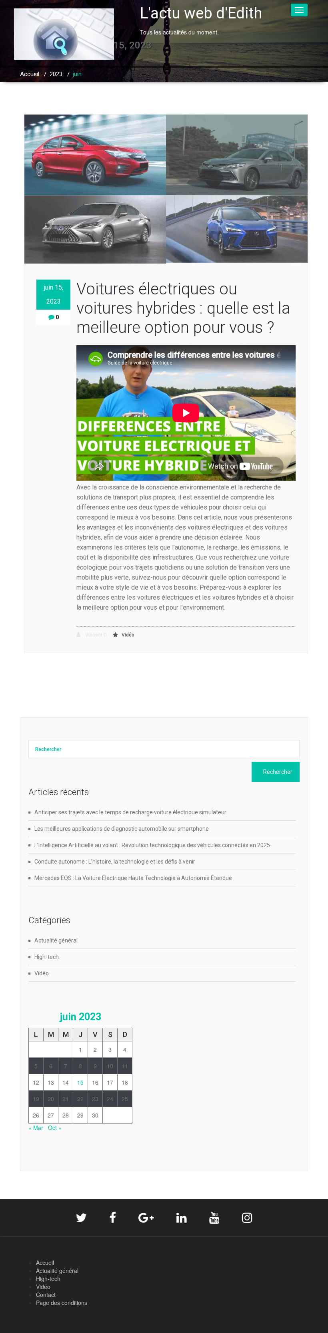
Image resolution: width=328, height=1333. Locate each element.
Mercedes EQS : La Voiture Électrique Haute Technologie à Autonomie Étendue (133, 878)
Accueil (29, 74)
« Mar (35, 1128)
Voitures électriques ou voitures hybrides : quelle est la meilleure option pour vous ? (183, 308)
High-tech (46, 957)
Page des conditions (61, 1303)
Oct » (55, 1128)
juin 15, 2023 (53, 294)
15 (80, 1082)
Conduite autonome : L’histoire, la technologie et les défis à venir (114, 861)
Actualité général (56, 940)
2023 (56, 74)
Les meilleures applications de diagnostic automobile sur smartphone (121, 829)
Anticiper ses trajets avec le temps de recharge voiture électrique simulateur (130, 812)
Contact (46, 1295)
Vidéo (128, 635)
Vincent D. (96, 635)
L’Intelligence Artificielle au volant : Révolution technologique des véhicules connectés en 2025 (152, 845)
